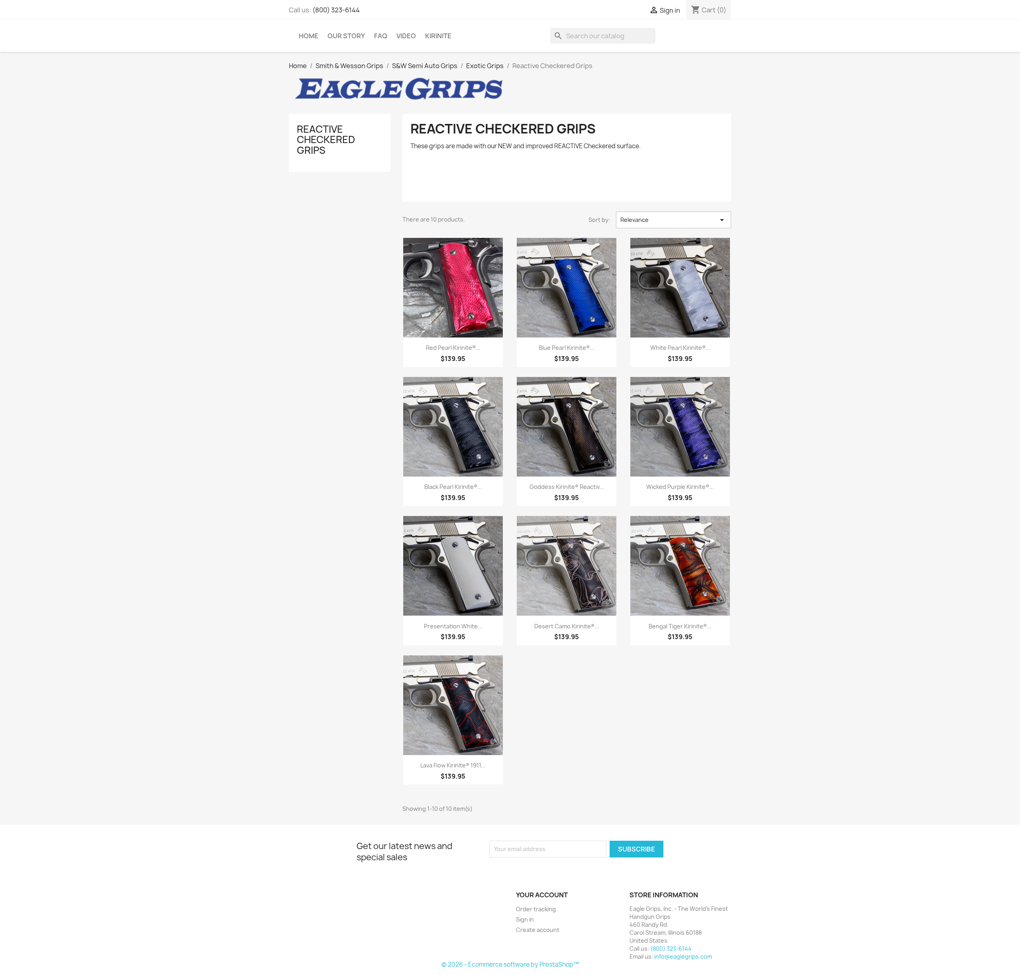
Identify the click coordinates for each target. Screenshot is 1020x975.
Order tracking (536, 909)
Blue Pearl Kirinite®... (566, 347)
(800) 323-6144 (336, 10)
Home (308, 35)
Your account (542, 895)
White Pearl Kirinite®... (680, 347)
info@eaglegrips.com (683, 956)
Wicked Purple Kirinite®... (680, 486)
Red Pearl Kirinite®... (453, 347)
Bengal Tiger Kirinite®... (680, 626)
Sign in (525, 919)
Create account (537, 930)
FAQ (380, 35)
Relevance (673, 220)
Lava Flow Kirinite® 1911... (453, 765)
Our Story (346, 35)
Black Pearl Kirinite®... (453, 486)
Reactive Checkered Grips (326, 139)
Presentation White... (453, 626)
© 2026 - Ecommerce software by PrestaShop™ (510, 964)
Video (406, 35)
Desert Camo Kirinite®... (566, 626)
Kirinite (438, 35)
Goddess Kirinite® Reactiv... (567, 486)
